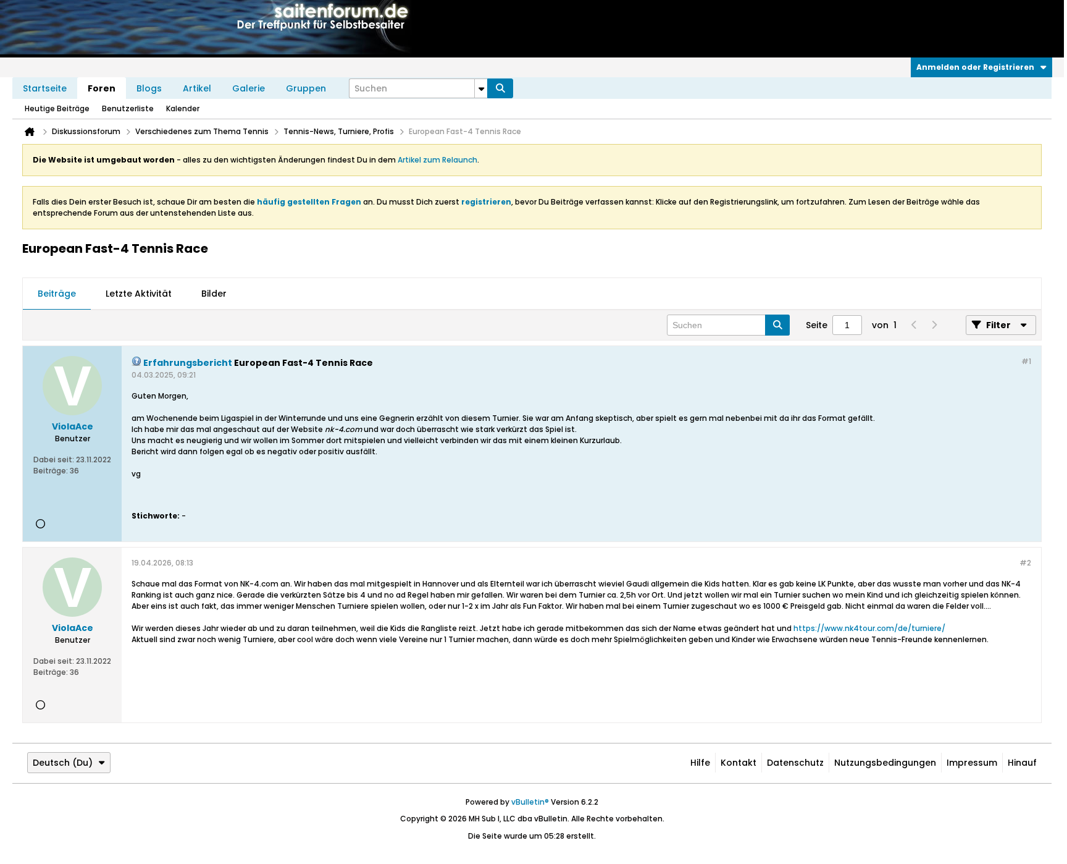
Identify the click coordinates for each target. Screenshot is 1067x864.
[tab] (57, 294)
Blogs (149, 88)
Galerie (248, 88)
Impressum (972, 762)
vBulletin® (530, 802)
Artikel (197, 88)
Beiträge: (50, 470)
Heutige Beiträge (57, 108)
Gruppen (306, 88)
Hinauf (1022, 762)
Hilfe (700, 762)
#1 (1026, 361)
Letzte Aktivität (139, 293)
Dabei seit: (53, 459)
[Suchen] (500, 88)
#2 (1025, 562)
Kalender (182, 108)
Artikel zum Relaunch (437, 160)
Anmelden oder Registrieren (975, 67)
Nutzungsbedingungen (885, 762)
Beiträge (57, 293)
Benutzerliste (128, 108)
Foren (101, 88)
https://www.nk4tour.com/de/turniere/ (869, 628)
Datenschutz (795, 762)
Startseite (45, 88)
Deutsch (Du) (63, 762)
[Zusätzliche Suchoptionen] (481, 88)
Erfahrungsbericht (187, 363)
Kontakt (738, 762)
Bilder (214, 293)
